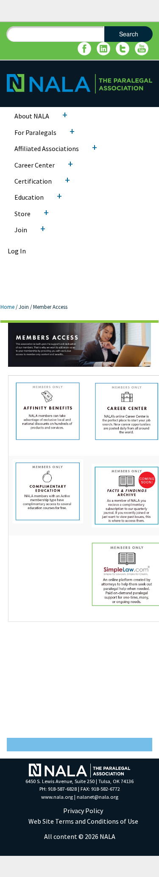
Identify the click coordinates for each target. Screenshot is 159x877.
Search (128, 34)
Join (20, 229)
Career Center (34, 165)
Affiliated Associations (46, 148)
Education (29, 197)
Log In (17, 251)
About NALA (31, 116)
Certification (33, 181)
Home (7, 306)
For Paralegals (35, 132)
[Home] (79, 83)
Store (22, 213)
